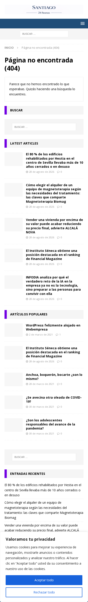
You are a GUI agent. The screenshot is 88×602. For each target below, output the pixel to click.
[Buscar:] (44, 34)
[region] (44, 567)
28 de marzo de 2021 (41, 384)
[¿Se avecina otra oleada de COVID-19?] (14, 402)
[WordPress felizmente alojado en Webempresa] (14, 330)
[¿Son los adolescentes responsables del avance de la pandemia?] (14, 425)
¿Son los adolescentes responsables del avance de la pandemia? (50, 424)
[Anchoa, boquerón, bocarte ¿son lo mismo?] (14, 379)
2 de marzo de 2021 (41, 334)
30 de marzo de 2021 (41, 406)
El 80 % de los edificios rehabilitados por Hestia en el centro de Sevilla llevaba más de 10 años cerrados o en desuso (54, 160)
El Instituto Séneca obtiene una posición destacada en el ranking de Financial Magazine (53, 254)
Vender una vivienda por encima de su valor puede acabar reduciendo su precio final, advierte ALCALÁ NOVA (54, 226)
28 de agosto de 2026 (41, 171)
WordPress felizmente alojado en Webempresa (53, 327)
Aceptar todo (44, 580)
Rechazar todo (44, 592)
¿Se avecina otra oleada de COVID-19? (54, 399)
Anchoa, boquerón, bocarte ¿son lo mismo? (54, 376)
